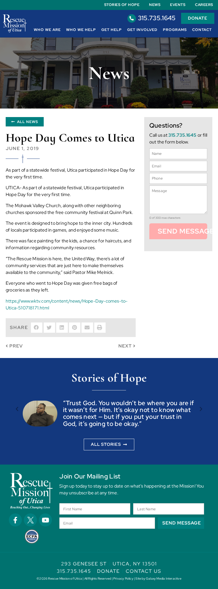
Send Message (182, 231)
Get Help (111, 29)
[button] (36, 327)
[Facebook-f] (15, 519)
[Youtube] (45, 519)
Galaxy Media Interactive (163, 578)
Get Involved (142, 29)
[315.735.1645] (131, 18)
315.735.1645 (157, 18)
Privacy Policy (123, 578)
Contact (202, 29)
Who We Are (47, 29)
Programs (175, 29)
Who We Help (81, 29)
